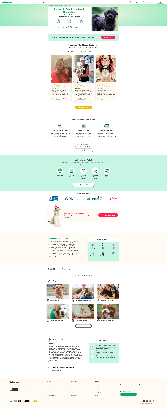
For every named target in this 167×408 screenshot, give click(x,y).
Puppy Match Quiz (63, 135)
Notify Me (109, 37)
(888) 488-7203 (149, 2)
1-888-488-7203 (137, 401)
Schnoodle (59, 5)
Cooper (58, 98)
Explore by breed (50, 389)
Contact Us (97, 386)
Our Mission (73, 392)
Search (48, 383)
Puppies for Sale (52, 5)
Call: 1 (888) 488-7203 (84, 150)
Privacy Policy (97, 389)
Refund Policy (97, 395)
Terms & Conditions (99, 392)
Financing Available (137, 2)
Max (102, 98)
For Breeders (73, 395)
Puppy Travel (73, 386)
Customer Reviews (75, 383)
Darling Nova (81, 98)
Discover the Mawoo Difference (83, 184)
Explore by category (51, 395)
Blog (72, 389)
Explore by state (50, 392)
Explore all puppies (50, 386)
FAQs (96, 383)
